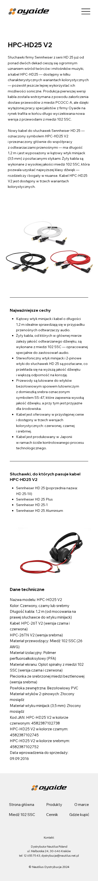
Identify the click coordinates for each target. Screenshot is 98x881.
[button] (54, 804)
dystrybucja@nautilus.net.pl (60, 855)
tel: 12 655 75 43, (30, 855)
